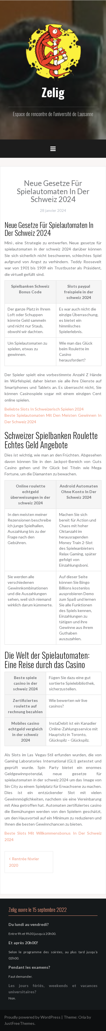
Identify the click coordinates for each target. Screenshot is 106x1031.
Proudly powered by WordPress (32, 1017)
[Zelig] (53, 51)
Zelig (53, 92)
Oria (82, 1017)
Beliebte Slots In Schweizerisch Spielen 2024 (44, 409)
